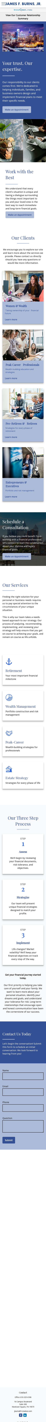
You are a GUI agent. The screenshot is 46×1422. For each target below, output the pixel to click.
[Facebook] (20, 1415)
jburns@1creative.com (23, 1411)
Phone (5, 1102)
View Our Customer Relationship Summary (23, 17)
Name (5, 1070)
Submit (9, 1140)
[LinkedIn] (25, 1415)
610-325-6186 (25, 1397)
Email (5, 1086)
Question (7, 1118)
